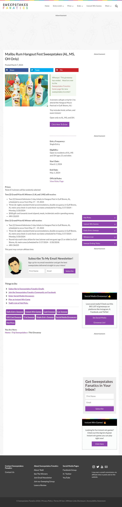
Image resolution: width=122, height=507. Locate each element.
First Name (60, 245)
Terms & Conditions (73, 278)
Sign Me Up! (78, 270)
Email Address (61, 256)
